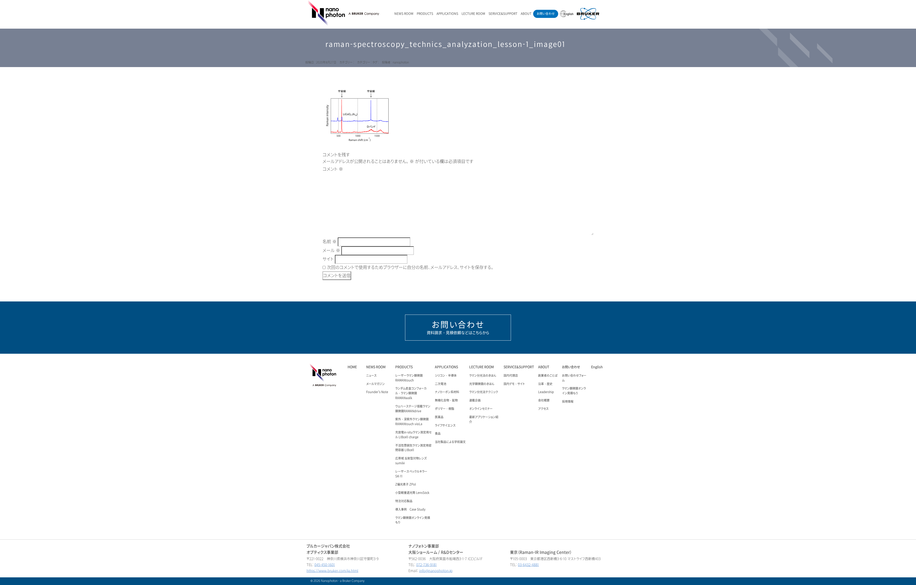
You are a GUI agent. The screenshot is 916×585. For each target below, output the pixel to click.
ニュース (371, 376)
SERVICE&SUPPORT (503, 14)
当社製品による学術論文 (450, 442)
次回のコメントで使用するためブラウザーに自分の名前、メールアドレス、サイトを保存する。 (410, 267)
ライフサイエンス (445, 425)
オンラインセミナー (481, 409)
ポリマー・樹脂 (444, 409)
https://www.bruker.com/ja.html (332, 571)
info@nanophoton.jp (436, 571)
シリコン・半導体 (446, 376)
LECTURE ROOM (473, 14)
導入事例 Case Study (410, 509)
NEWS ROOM (403, 14)
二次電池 (440, 384)
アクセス (543, 409)
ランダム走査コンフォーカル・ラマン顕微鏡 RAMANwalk (411, 393)
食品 (438, 434)
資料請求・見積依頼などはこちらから (458, 327)
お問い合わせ (546, 14)
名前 (330, 242)
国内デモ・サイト (514, 384)
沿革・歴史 (545, 384)
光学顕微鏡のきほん (481, 384)
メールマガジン (375, 384)
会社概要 (544, 400)
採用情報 (567, 402)
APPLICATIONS (447, 14)
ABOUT (526, 14)
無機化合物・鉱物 (446, 400)
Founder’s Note (377, 392)
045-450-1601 (324, 565)
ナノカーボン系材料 (447, 392)
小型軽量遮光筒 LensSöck (412, 493)
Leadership (546, 392)
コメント (333, 169)
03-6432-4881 (528, 565)
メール (331, 250)
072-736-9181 (426, 565)
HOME (352, 367)
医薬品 (439, 417)
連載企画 (475, 400)
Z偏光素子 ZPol (405, 484)
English (597, 367)
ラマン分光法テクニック (483, 392)
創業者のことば (547, 376)
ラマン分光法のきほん (482, 376)
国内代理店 (511, 376)
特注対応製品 (403, 501)
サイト (328, 259)
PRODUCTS (425, 14)
